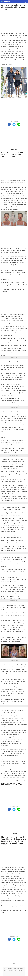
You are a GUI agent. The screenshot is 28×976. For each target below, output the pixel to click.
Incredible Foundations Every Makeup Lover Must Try (11, 784)
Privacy (15, 970)
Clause (12, 970)
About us (6, 970)
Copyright (20, 970)
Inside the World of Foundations (9, 783)
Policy (9, 970)
